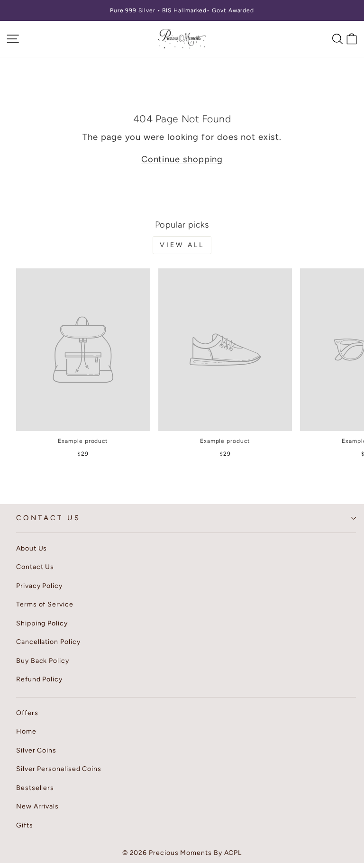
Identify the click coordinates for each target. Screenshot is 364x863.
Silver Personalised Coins (58, 769)
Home (26, 731)
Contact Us (48, 518)
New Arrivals (37, 806)
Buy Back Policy (42, 661)
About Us (31, 548)
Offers (27, 713)
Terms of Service (44, 604)
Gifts (24, 825)
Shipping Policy (42, 623)
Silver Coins (36, 750)
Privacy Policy (39, 586)
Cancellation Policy (48, 642)
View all (182, 245)
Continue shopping (182, 159)
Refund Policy (39, 679)
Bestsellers (35, 788)
